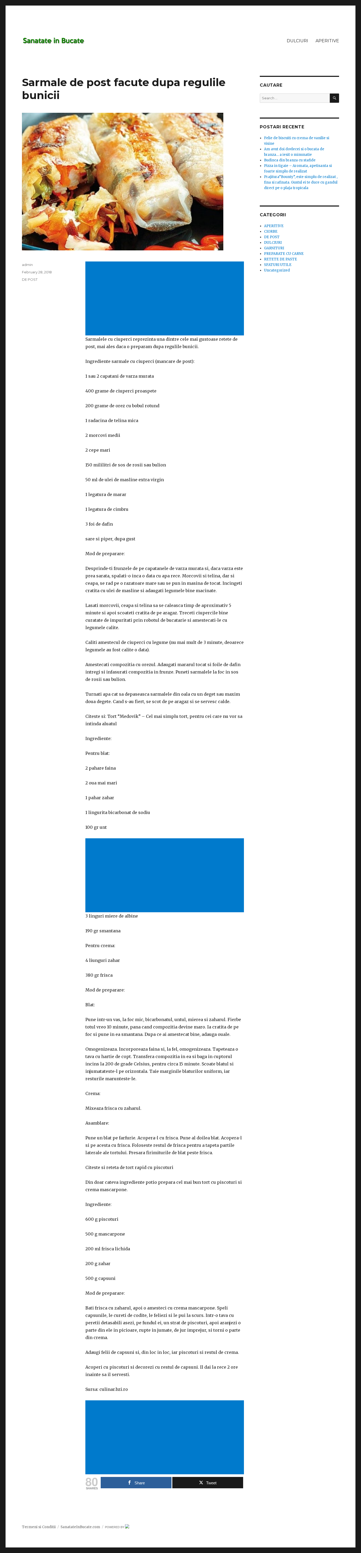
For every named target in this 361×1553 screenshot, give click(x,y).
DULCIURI (297, 40)
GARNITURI (274, 248)
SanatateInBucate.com (80, 1527)
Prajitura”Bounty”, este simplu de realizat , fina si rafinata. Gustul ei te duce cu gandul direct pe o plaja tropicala (300, 182)
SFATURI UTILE (277, 265)
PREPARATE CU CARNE (284, 253)
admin (27, 265)
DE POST (30, 279)
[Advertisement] (165, 299)
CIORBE (270, 231)
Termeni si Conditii (39, 1527)
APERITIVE (327, 40)
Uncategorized (277, 270)
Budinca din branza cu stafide (290, 160)
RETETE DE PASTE (280, 259)
